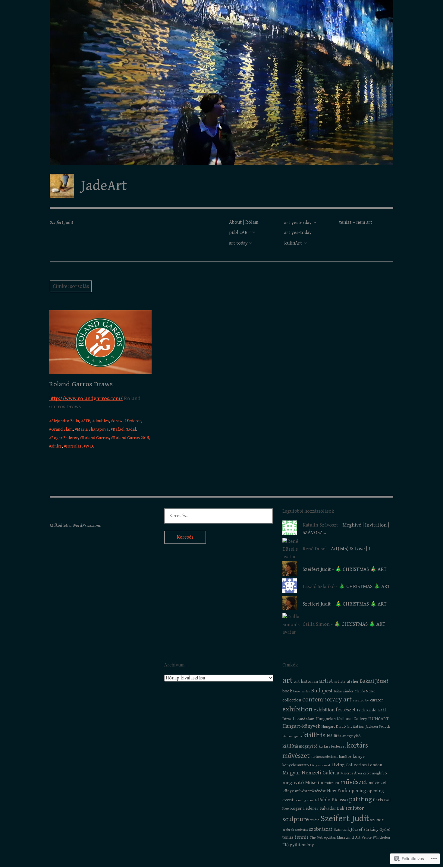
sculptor (354, 808)
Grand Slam (62, 429)
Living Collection (349, 764)
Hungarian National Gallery (341, 718)
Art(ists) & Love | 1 (351, 549)
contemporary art (327, 699)
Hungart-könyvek (301, 726)
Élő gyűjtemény (298, 844)
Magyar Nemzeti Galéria (310, 773)
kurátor (345, 756)
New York (337, 791)
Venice (367, 838)
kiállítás (314, 735)
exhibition (297, 709)
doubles (101, 421)
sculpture (295, 819)
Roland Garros (95, 437)
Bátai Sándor (343, 691)
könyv (359, 756)
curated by (361, 700)
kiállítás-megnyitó (344, 736)
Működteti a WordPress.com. (75, 525)
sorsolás (73, 446)
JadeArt (104, 185)
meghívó (379, 773)
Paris (378, 799)
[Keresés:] (218, 516)
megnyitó (293, 783)
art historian (306, 681)
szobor (377, 819)
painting (360, 799)
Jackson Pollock (378, 726)
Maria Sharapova (92, 429)
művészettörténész (310, 791)
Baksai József (374, 681)
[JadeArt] (221, 82)
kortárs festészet (332, 746)
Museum (314, 783)
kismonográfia (292, 736)
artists (340, 681)
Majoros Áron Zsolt (356, 773)
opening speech (306, 800)
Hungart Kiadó (334, 726)
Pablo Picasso (333, 800)
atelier (353, 681)
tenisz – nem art (355, 222)
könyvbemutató (295, 765)
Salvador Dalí (332, 808)
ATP (86, 421)
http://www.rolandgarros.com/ (86, 398)
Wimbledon (381, 838)
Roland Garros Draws (81, 384)
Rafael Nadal (124, 429)
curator (376, 700)
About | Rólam (243, 222)
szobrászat (320, 829)
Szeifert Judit (317, 569)
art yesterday (298, 223)
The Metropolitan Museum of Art (335, 837)
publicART (239, 233)
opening (357, 791)
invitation (355, 726)
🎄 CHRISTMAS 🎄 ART (361, 569)
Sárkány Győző (376, 829)
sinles (56, 446)
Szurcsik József (348, 829)
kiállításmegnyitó (300, 746)
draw (117, 421)
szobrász (301, 830)
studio (314, 820)
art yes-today (298, 233)
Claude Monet (365, 691)
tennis (302, 837)
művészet (353, 782)
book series (301, 691)
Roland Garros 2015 (131, 437)
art (287, 680)
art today (238, 243)
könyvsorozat (320, 765)
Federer (134, 421)
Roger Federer (64, 437)
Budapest (322, 691)
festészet (346, 710)
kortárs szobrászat (324, 757)
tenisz (288, 837)
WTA (90, 446)
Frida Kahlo (366, 710)
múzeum (332, 782)
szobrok (288, 830)
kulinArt (293, 243)
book (287, 691)
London (375, 765)
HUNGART (378, 718)
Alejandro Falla (65, 421)
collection (291, 700)
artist (326, 681)
